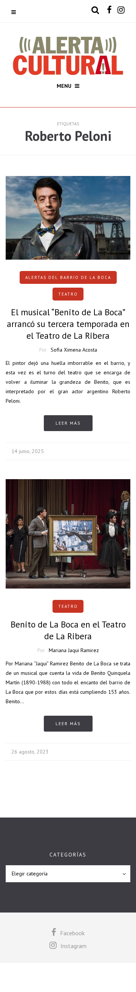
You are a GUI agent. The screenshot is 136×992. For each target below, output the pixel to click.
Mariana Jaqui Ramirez (74, 650)
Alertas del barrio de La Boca (68, 277)
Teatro (68, 294)
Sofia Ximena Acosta (74, 349)
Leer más (68, 423)
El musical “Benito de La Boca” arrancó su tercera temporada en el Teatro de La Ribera (68, 324)
